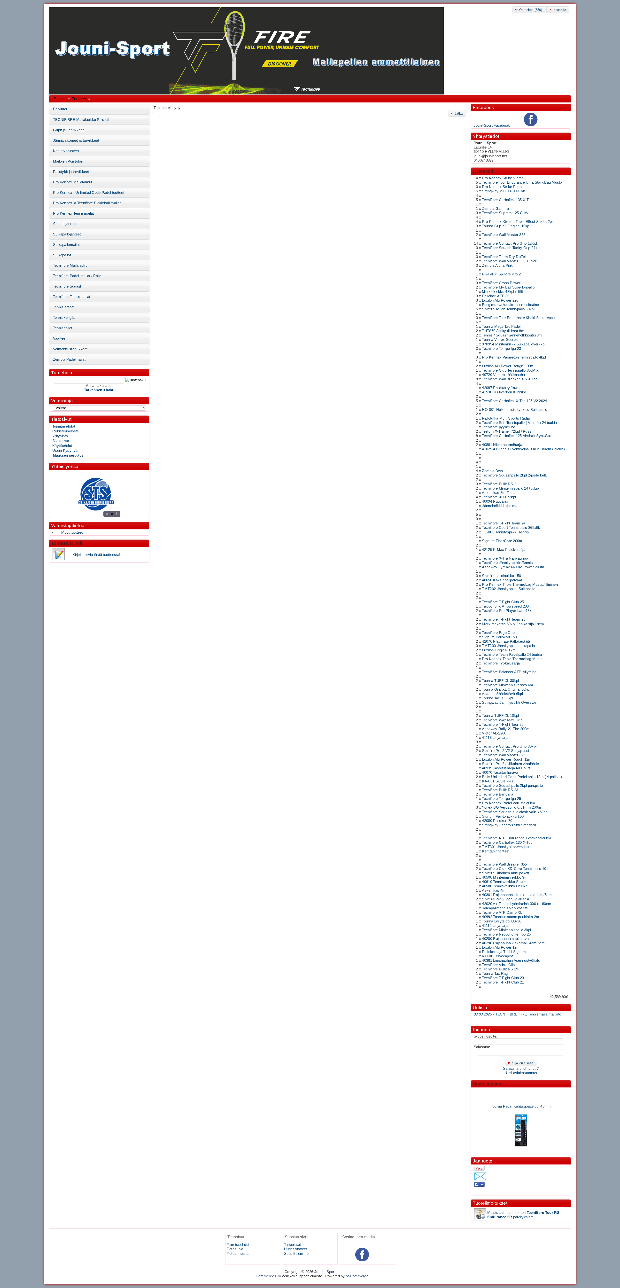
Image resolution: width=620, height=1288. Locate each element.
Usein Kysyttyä (65, 451)
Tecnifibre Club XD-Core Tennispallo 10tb (515, 869)
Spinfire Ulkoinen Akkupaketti (506, 873)
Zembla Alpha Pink (497, 265)
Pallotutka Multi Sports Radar (506, 418)
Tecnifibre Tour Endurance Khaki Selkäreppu (518, 318)
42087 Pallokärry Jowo (500, 388)
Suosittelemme (296, 1254)
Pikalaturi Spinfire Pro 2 (501, 274)
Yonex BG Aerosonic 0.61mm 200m (511, 807)
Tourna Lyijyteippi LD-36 (501, 921)
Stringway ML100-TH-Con (503, 191)
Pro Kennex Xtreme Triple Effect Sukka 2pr (517, 222)
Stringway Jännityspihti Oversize (509, 702)
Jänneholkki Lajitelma (499, 506)
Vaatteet (59, 338)
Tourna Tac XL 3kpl (497, 698)
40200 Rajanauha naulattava (505, 939)
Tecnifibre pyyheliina (498, 427)
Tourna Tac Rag (495, 974)
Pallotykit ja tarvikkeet (71, 172)
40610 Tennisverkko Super (504, 882)
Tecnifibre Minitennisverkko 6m (507, 685)
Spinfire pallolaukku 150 (501, 576)
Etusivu (60, 99)
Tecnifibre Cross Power (501, 283)
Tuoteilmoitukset (490, 1203)
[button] (528, 9)
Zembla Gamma (495, 209)
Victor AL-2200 (494, 733)
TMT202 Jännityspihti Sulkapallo (508, 589)
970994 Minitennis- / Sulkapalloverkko (513, 344)
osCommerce (357, 1276)
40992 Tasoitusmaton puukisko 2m (510, 917)
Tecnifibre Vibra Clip (498, 965)
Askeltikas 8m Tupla (498, 493)
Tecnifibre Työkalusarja (501, 663)
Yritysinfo (60, 436)
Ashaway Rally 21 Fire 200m (505, 729)
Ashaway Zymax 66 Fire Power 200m (513, 567)
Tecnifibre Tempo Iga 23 (501, 349)
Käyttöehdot (62, 446)
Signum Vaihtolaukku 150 (503, 816)
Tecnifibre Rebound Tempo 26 (506, 934)
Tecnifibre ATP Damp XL (502, 912)
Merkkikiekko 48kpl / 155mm (506, 292)
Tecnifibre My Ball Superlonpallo (508, 287)
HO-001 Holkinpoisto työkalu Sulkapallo (514, 410)
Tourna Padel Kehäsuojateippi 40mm (521, 1094)
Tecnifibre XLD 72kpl (499, 497)
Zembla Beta (492, 471)
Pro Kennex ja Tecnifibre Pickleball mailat (87, 203)
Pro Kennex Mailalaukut (72, 182)
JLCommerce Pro (266, 1276)
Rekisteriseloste (65, 431)
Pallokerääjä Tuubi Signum (504, 952)
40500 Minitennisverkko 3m (504, 877)
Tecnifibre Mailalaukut (70, 265)
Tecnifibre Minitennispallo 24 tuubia (510, 488)
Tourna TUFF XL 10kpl (500, 716)
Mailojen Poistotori (68, 161)
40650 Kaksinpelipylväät (502, 580)
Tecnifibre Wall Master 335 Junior (509, 261)
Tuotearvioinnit (66, 543)
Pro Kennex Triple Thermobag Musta (512, 659)
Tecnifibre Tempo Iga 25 (501, 799)
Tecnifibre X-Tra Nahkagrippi (505, 558)
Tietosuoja (235, 1249)
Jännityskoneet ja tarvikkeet (76, 140)
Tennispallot (62, 328)
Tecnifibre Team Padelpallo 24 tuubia (512, 654)
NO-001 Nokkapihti (497, 956)
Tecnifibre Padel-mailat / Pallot (77, 276)
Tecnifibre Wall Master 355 (503, 235)
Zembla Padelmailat (69, 359)
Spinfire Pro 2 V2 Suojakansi (505, 899)
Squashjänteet (65, 224)
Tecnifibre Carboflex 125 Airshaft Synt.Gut (516, 436)
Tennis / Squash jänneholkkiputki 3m (512, 335)
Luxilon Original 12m (499, 650)
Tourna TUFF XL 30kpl (500, 681)
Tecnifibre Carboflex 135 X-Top (507, 200)
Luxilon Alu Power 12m (500, 947)
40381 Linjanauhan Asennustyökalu (511, 960)
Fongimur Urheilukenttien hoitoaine (510, 305)
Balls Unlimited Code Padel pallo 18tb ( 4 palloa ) (522, 777)
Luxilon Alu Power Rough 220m (507, 366)
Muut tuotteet (72, 532)
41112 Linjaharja (495, 926)
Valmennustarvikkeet (70, 349)
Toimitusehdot (63, 426)
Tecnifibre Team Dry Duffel (504, 257)
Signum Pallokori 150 (499, 637)
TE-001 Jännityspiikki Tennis (505, 532)
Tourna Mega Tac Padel (501, 326)
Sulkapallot (62, 255)
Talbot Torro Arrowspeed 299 (505, 606)
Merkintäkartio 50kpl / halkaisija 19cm (513, 624)
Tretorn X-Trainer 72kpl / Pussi (507, 431)
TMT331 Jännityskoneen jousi (506, 847)
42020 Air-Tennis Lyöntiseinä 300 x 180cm (516, 904)
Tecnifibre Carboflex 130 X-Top (507, 842)
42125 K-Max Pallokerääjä (503, 550)
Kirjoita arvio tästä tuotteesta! (96, 555)
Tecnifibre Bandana (497, 794)
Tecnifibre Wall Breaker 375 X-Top (509, 379)
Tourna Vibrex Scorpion (501, 340)
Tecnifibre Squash (67, 286)
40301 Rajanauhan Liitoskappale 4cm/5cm (517, 895)
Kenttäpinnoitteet (495, 851)
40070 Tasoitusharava (500, 772)
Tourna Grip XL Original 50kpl (506, 689)
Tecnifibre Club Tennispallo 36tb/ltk (510, 370)
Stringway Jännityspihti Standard (509, 825)
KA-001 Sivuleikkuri (498, 781)
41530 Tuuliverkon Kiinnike (504, 392)
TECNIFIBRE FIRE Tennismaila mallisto (517, 1014)
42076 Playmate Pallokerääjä (506, 641)
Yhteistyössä (64, 466)
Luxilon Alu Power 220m (501, 300)
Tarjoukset (292, 1245)
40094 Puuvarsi (495, 501)
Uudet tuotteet (488, 1083)
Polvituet (60, 109)
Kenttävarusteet (66, 151)
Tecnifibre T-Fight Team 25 (503, 619)
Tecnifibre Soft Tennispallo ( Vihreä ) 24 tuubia (519, 423)
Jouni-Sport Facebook (492, 125)
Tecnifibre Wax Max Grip (502, 720)
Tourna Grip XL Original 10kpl (506, 226)
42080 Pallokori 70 (497, 821)
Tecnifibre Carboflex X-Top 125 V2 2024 (514, 401)
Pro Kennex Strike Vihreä (503, 178)
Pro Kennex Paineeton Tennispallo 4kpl (514, 357)
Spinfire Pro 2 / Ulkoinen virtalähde (510, 764)
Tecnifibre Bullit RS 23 (500, 790)
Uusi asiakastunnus (520, 1073)
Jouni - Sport (324, 1272)
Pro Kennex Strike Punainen (505, 187)
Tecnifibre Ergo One (498, 633)
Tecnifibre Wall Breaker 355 (504, 864)
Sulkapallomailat (66, 245)
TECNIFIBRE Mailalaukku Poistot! (81, 120)
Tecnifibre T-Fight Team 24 (503, 523)
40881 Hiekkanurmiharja (502, 445)
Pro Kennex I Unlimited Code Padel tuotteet (88, 193)
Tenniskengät (64, 318)
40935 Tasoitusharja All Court (506, 768)
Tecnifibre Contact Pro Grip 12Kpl (509, 243)
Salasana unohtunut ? (521, 1068)
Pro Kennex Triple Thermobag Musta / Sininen (520, 584)
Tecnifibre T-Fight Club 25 (503, 602)
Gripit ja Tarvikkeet (68, 130)
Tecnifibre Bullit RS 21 (500, 484)
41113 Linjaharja (495, 738)
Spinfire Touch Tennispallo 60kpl (508, 309)
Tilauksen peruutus (67, 455)
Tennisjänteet (64, 307)
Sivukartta (60, 441)
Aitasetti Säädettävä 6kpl (502, 694)
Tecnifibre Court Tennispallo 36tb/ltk (511, 528)
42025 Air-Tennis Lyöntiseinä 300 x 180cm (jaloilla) (523, 449)
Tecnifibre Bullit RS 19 (500, 969)
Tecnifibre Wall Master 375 (503, 755)
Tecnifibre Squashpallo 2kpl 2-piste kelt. (514, 475)
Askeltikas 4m (493, 890)
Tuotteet (79, 99)
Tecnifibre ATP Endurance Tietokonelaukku (517, 838)
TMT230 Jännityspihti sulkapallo (508, 646)
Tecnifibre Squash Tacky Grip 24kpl (511, 248)
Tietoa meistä (238, 1254)
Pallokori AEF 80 (495, 296)
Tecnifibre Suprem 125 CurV (505, 213)
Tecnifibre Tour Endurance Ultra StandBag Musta (522, 182)
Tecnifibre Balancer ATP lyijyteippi (509, 672)
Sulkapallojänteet (67, 234)
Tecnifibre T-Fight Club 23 (503, 978)
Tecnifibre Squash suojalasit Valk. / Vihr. (514, 812)
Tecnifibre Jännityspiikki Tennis (507, 563)
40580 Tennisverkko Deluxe (504, 886)
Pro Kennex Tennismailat (73, 213)
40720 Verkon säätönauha (503, 375)
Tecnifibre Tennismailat (71, 297)
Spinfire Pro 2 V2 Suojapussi (505, 751)
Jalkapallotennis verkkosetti (504, 908)
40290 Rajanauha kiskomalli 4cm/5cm (513, 943)
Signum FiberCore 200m (502, 541)
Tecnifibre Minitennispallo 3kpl (506, 930)
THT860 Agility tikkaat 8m (503, 331)
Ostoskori (483, 171)
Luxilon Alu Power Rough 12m (506, 759)
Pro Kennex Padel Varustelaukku (509, 803)
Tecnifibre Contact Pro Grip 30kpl (509, 746)
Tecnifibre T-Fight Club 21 (503, 982)
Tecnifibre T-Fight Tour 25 (502, 724)
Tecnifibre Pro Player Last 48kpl (508, 611)
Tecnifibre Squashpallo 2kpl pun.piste (512, 786)
